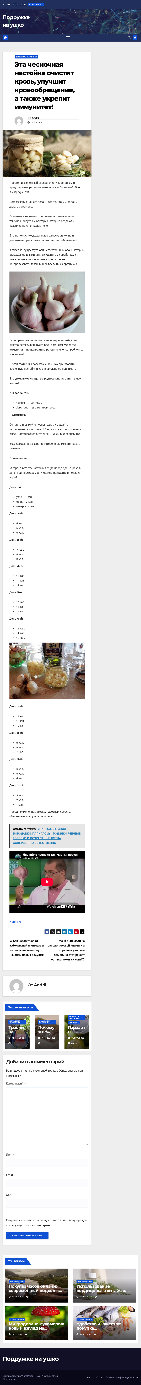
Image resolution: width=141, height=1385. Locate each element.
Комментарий (16, 1083)
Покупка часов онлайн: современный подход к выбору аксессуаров (34, 1290)
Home (90, 1377)
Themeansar (9, 1379)
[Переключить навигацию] (68, 37)
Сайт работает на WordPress (18, 1376)
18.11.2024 (17, 1334)
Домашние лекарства (26, 57)
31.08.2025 (18, 1297)
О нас (99, 1377)
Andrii (35, 118)
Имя (10, 1154)
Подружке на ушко (30, 1358)
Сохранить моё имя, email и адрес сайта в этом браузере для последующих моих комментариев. (46, 1223)
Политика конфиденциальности (122, 1377)
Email (11, 1174)
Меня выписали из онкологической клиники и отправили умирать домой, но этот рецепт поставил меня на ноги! (66, 950)
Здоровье (74, 1023)
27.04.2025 (86, 1297)
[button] (129, 37)
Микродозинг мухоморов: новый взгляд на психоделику (36, 1328)
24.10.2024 (86, 1334)
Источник (15, 921)
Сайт (9, 1194)
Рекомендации (17, 1282)
